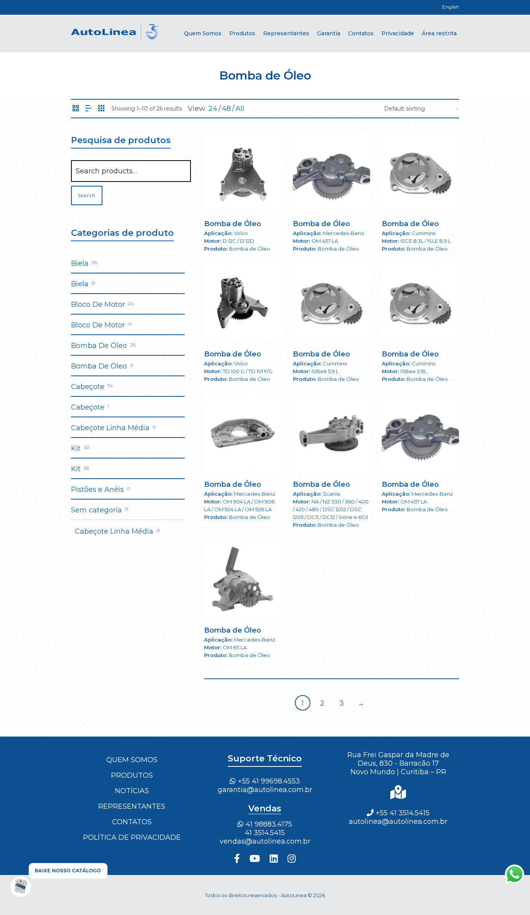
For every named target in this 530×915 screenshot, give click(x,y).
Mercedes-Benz (343, 233)
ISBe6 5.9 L (325, 371)
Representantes (131, 806)
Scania (331, 494)
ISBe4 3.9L (413, 371)
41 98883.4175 (268, 824)
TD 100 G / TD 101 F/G (247, 371)
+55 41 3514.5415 (402, 813)
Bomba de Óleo (232, 224)
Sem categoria (96, 510)
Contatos (132, 822)
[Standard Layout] (75, 108)
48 (226, 108)
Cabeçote (87, 386)
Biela (79, 263)
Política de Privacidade (132, 837)
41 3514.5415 (265, 833)
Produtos (132, 775)
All (240, 108)
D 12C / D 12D (238, 241)
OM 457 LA (325, 241)
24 (212, 108)
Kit (76, 448)
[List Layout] (88, 108)
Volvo (241, 233)
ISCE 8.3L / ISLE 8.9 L (425, 241)
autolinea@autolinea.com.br (398, 821)
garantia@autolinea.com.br (265, 789)
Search (86, 195)
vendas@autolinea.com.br (265, 841)
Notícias (132, 791)
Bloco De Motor (98, 304)
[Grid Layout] (101, 108)
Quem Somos (132, 760)
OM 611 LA (235, 647)
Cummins (423, 233)
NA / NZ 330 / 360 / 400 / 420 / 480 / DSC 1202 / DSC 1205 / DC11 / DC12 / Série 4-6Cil (331, 509)
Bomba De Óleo (99, 345)
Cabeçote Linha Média (110, 428)
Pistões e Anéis (97, 489)
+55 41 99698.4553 (268, 781)
